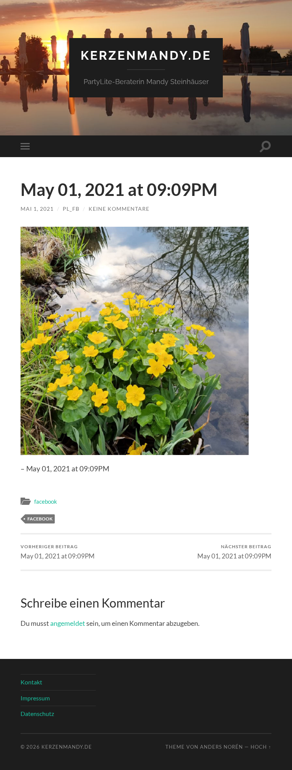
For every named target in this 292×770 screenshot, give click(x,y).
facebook (45, 501)
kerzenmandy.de (146, 55)
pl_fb (71, 208)
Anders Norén (221, 747)
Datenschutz (37, 713)
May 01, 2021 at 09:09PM (58, 552)
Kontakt (31, 682)
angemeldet (67, 623)
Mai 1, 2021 (37, 208)
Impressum (35, 698)
